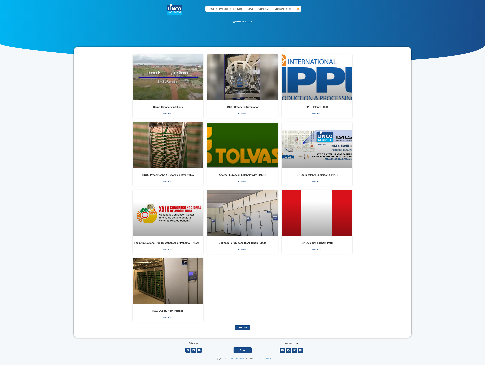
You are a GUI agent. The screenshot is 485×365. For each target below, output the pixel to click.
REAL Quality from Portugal (168, 310)
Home (211, 8)
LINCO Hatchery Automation (242, 107)
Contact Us (264, 8)
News (250, 8)
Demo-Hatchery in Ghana (168, 107)
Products (237, 8)
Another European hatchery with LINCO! (242, 174)
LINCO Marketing (264, 358)
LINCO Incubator (237, 358)
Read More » (168, 114)
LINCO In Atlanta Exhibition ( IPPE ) (317, 174)
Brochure (279, 8)
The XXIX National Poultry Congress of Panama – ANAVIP (168, 242)
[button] (242, 327)
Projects (223, 8)
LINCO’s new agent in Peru (317, 242)
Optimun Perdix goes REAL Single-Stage (242, 242)
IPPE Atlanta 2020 (317, 107)
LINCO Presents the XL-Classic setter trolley (168, 174)
